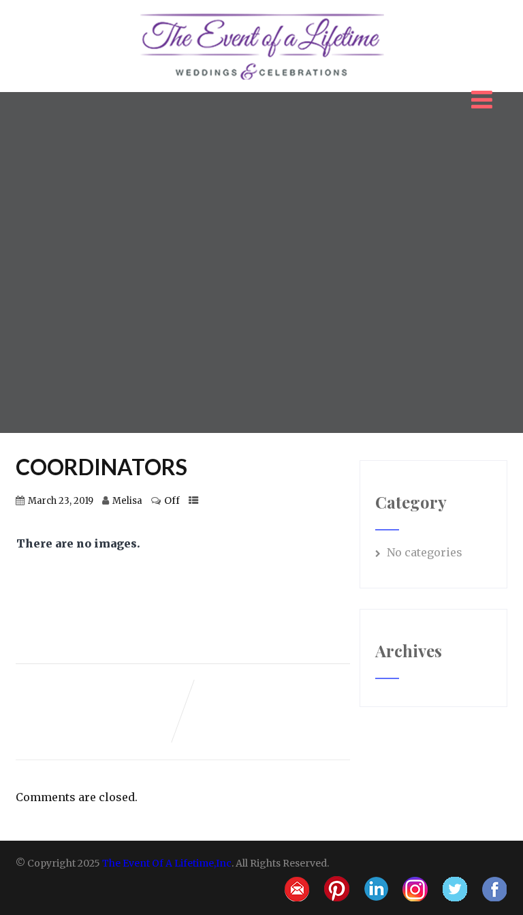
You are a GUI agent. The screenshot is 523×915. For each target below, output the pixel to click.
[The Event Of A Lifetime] (261, 13)
